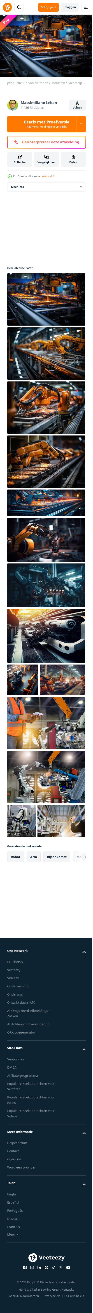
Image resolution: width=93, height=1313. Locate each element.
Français (13, 1298)
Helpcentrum (17, 1214)
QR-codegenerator (21, 1104)
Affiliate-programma (22, 1147)
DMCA (11, 1139)
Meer (11, 1306)
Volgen (77, 107)
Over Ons (14, 1231)
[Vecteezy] (7, 7)
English (13, 1265)
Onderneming (18, 1058)
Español (13, 1274)
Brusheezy (15, 1033)
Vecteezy (13, 1041)
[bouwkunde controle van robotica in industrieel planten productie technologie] (45, 761)
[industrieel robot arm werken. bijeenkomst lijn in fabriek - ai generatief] (45, 412)
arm (33, 928)
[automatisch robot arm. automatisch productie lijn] (45, 507)
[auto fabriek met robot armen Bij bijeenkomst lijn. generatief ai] (30, 717)
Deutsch (13, 1290)
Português (15, 1282)
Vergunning (16, 1130)
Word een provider (21, 1239)
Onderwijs (15, 1066)
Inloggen (69, 7)
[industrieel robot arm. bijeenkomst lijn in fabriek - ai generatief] (45, 466)
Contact (13, 1223)
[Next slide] (75, 928)
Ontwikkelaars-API (21, 1074)
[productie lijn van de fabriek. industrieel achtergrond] (45, 304)
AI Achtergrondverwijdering (28, 1096)
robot (15, 928)
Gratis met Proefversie (47, 124)
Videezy (13, 1050)
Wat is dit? (48, 176)
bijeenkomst (57, 928)
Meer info (17, 192)
